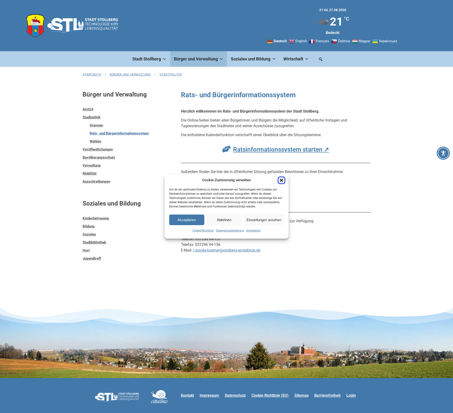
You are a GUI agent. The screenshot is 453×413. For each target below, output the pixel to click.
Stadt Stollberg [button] (146, 58)
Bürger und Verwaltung (130, 74)
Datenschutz (235, 395)
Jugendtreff (92, 258)
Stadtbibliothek (94, 242)
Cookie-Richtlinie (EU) (270, 395)
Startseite (92, 74)
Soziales (89, 234)
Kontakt (187, 395)
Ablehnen (224, 220)
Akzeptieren (186, 220)
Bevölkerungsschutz (99, 157)
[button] (281, 180)
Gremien (96, 125)
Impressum (253, 230)
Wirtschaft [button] (293, 58)
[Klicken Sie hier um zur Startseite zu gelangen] (35, 25)
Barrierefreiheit (327, 395)
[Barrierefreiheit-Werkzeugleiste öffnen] (443, 153)
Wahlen (95, 141)
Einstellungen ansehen (264, 220)
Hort (86, 250)
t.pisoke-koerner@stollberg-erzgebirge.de (226, 250)
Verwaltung (92, 165)
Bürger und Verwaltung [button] (196, 58)
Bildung (89, 226)
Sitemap (301, 395)
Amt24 (88, 109)
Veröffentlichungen (98, 149)
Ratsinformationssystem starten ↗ (281, 149)
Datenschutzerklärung (230, 230)
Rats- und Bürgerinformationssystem (119, 133)
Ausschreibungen (96, 181)
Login (351, 395)
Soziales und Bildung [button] (250, 58)
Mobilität (89, 173)
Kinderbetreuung (96, 218)
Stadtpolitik (170, 74)
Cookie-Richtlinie (203, 230)
